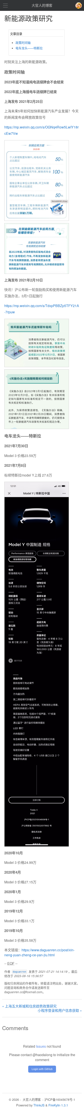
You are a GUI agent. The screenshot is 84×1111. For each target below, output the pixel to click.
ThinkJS (39, 1105)
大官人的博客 (42, 5)
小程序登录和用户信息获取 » (60, 1010)
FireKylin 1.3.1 (58, 1105)
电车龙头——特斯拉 (29, 48)
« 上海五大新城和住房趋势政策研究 (29, 1006)
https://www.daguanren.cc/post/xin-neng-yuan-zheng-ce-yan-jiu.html (39, 952)
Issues (41, 1046)
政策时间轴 (23, 42)
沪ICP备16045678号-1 (59, 1099)
